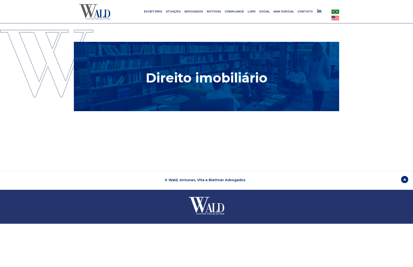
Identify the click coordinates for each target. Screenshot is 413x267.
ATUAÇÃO (173, 11)
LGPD (251, 11)
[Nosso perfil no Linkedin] (319, 11)
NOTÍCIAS (214, 11)
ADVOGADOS (193, 11)
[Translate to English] (335, 18)
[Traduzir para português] (335, 11)
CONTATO (305, 11)
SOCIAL (264, 11)
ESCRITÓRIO (153, 11)
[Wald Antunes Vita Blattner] (95, 11)
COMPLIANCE (234, 11)
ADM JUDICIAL (283, 11)
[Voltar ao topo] (404, 179)
